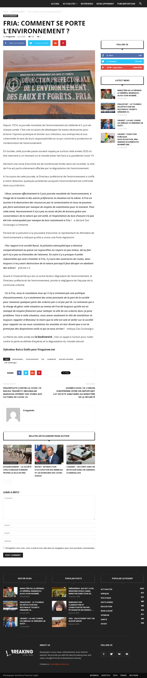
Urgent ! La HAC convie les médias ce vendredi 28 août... (130, 123)
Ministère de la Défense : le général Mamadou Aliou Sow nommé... (129, 93)
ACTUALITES (69, 3)
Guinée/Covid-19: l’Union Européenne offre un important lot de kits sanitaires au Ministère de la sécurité (74, 392)
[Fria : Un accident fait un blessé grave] (59, 622)
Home (5, 11)
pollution (79, 359)
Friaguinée (10, 36)
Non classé (106, 610)
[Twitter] (111, 654)
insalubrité (51, 359)
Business (94, 675)
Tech (115, 675)
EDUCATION (106, 606)
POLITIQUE (106, 598)
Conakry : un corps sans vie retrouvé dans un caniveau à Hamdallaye (80, 469)
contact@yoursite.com (59, 664)
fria (42, 359)
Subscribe (137, 67)
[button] (140, 3)
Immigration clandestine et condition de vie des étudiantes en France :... (81, 606)
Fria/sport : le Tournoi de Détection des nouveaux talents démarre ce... (129, 108)
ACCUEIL (55, 3)
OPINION (105, 615)
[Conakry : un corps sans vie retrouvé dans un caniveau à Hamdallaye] (80, 454)
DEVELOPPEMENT (105, 3)
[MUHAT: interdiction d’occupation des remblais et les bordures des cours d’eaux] (49, 454)
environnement (32, 359)
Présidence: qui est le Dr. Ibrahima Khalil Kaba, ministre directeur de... (81, 591)
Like (140, 55)
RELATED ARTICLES (38, 436)
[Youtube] (127, 654)
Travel (123, 675)
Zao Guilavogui (10, 362)
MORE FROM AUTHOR (58, 436)
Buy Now (133, 675)
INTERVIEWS (87, 3)
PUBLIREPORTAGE (126, 3)
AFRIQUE (105, 593)
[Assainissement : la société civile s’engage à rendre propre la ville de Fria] (17, 454)
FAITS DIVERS (107, 602)
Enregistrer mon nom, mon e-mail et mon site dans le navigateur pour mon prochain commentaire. (50, 548)
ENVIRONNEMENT (18, 11)
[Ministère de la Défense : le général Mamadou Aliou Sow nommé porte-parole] (108, 94)
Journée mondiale (66, 359)
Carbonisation (17, 359)
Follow (138, 61)
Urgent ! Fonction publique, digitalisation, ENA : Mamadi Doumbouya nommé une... (128, 139)
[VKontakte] (119, 654)
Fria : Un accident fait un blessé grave (82, 619)
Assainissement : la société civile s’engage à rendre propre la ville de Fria (17, 469)
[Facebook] (104, 654)
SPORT (104, 623)
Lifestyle (105, 675)
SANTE (104, 619)
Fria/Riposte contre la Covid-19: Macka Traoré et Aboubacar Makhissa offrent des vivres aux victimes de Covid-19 (22, 392)
